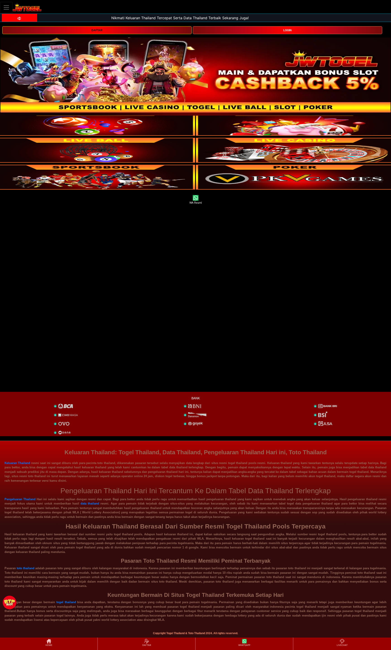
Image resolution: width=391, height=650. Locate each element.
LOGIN (287, 30)
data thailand (90, 503)
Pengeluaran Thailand (20, 499)
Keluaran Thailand (17, 463)
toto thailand (25, 568)
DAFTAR (97, 30)
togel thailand (66, 602)
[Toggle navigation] (6, 7)
